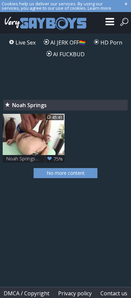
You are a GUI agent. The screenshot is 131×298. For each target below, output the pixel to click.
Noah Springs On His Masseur (35, 158)
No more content (66, 173)
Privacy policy (75, 293)
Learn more (99, 8)
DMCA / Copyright (26, 293)
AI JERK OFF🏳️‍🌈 (67, 42)
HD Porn (110, 42)
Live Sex (25, 42)
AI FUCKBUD (68, 54)
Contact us (113, 293)
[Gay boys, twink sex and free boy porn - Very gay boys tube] (44, 22)
